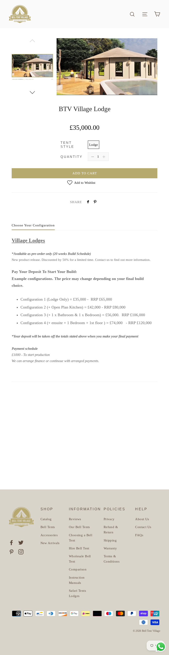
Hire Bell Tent (79, 548)
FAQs (139, 535)
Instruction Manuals (77, 580)
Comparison (77, 569)
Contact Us (143, 527)
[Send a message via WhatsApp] (161, 647)
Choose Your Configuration (33, 225)
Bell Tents (47, 527)
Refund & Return (111, 529)
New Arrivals (50, 543)
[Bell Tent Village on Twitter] (21, 542)
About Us (142, 519)
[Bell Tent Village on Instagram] (21, 551)
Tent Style (67, 144)
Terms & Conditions (111, 558)
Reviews (75, 519)
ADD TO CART (84, 173)
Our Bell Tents (79, 527)
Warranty (110, 548)
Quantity (72, 157)
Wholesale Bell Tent (80, 558)
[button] (32, 92)
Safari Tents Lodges (77, 593)
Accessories (49, 535)
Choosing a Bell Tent (80, 537)
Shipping (110, 540)
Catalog (46, 519)
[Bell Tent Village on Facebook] (11, 542)
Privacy (109, 519)
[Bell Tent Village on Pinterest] (11, 551)
